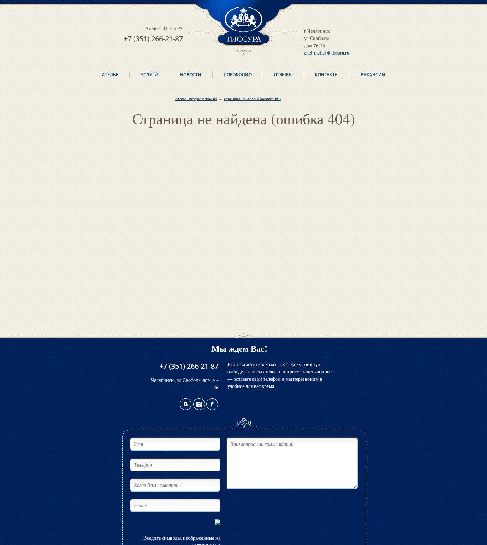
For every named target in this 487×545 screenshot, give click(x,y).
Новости (190, 75)
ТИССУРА (244, 3)
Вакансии (373, 75)
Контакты (327, 75)
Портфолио (238, 75)
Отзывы (283, 75)
